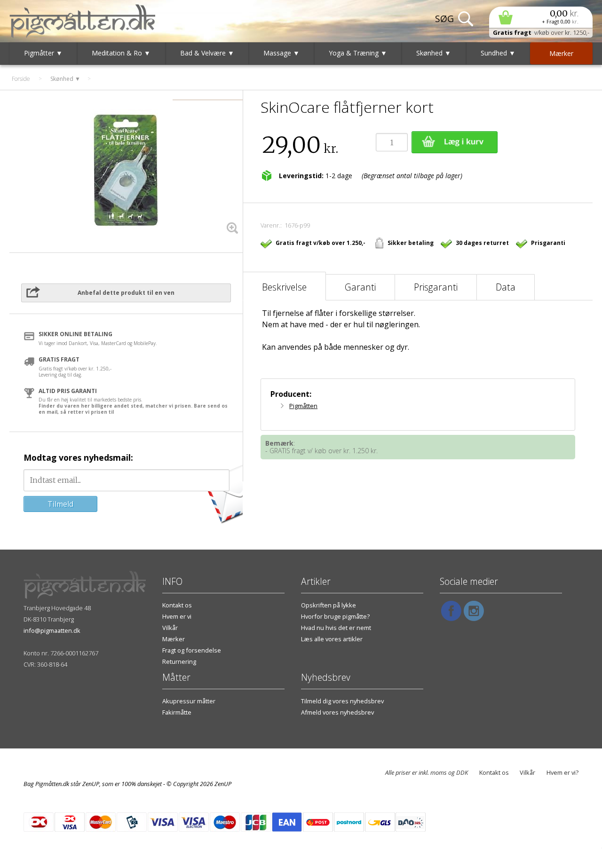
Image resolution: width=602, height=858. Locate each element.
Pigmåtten (303, 405)
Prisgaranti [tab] (436, 287)
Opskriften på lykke (328, 605)
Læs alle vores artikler (332, 639)
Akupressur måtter (188, 701)
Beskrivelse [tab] (284, 287)
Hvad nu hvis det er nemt (336, 627)
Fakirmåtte (176, 712)
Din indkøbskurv (541, 17)
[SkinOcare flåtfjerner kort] (126, 170)
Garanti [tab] (360, 287)
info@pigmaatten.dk (52, 630)
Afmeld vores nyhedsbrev (337, 712)
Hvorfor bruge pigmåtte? (335, 616)
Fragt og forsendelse (191, 650)
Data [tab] (505, 287)
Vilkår (170, 627)
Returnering (179, 661)
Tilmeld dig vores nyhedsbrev (342, 701)
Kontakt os (177, 605)
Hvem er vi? (562, 772)
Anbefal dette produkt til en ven (126, 293)
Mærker (173, 639)
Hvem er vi (176, 616)
